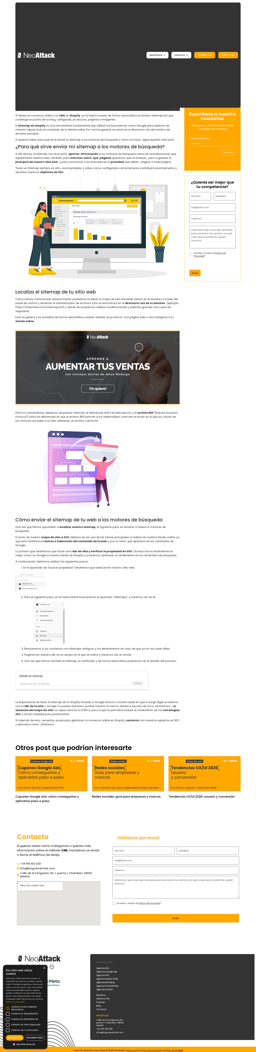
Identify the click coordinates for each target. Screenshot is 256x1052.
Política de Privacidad (149, 903)
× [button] (44, 968)
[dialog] (25, 1007)
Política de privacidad (15, 1002)
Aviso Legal (132, 1050)
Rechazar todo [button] (35, 1037)
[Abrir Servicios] (187, 55)
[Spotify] (51, 966)
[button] (25, 1044)
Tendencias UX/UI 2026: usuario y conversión (201, 796)
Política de (169, 1050)
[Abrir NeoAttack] (164, 55)
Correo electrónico (200, 138)
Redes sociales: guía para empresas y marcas (126, 796)
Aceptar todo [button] (15, 1037)
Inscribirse (228, 152)
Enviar (195, 272)
